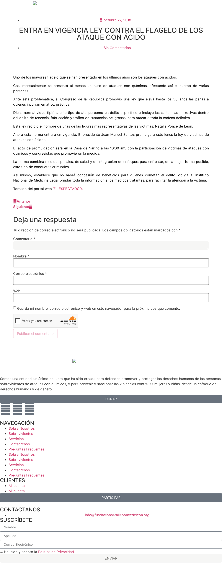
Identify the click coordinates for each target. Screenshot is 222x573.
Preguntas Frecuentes (26, 449)
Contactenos (19, 444)
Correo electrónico (30, 273)
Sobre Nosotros (22, 428)
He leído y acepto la (39, 552)
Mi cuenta (17, 485)
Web (16, 291)
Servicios (16, 439)
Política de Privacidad (56, 552)
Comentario (24, 239)
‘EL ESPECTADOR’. (68, 189)
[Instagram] (5, 408)
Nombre (21, 256)
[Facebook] (17, 408)
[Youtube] (29, 408)
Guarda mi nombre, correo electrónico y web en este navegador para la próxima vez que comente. (98, 308)
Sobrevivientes (21, 433)
